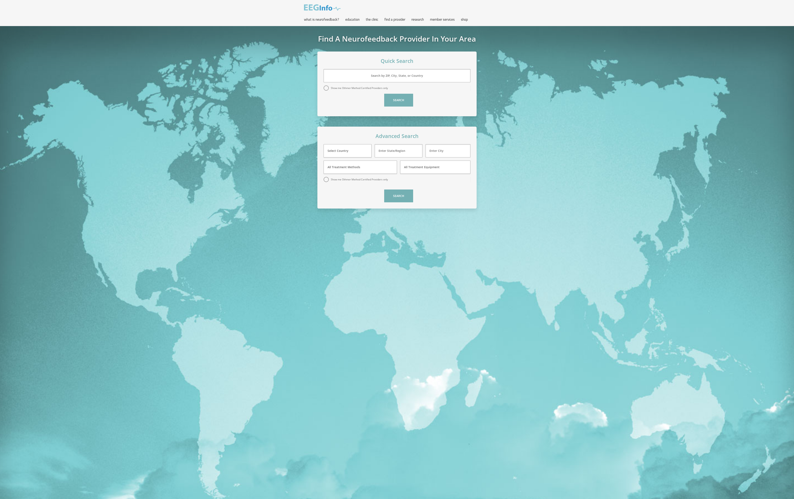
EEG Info (322, 8)
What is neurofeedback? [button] (321, 19)
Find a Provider (394, 19)
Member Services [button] (442, 19)
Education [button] (352, 19)
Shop (464, 19)
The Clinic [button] (372, 19)
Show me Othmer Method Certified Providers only (359, 88)
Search (398, 100)
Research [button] (417, 19)
